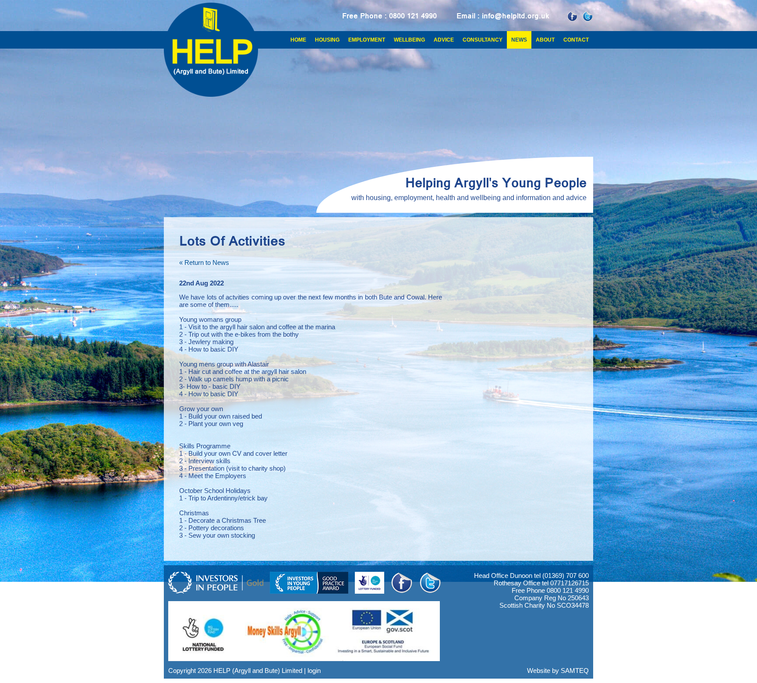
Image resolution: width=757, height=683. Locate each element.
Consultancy (482, 40)
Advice (444, 40)
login (314, 670)
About (545, 40)
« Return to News (204, 262)
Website (538, 670)
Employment (366, 40)
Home (298, 40)
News (519, 40)
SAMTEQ (575, 670)
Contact (576, 40)
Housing (327, 40)
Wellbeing (409, 40)
